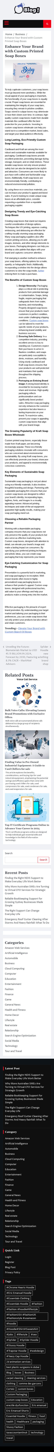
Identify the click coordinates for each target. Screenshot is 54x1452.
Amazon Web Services (17, 948)
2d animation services (18, 1361)
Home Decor (12, 1015)
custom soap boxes (17, 1400)
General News (12, 1004)
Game (8, 999)
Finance (9, 994)
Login (8, 1257)
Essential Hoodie (15, 1416)
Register (9, 1262)
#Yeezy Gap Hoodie (17, 1356)
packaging (38, 1421)
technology (37, 1432)
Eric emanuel (39, 1405)
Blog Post (10, 1267)
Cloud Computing (14, 968)
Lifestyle (9, 1020)
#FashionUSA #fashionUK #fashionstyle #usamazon (21, 1316)
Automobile (11, 958)
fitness (32, 1416)
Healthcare (23, 1421)
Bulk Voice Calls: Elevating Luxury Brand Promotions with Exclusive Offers (25, 714)
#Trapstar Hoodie (16, 1351)
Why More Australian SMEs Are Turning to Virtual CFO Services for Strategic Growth (27, 890)
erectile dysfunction (17, 1405)
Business (10, 963)
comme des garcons (30, 1383)
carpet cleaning (14, 1378)
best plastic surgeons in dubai (22, 1367)
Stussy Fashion (14, 1427)
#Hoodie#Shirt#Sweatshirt (22, 1329)
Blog (8, 1372)
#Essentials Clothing (18, 1298)
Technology (11, 1046)
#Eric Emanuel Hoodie (18, 1293)
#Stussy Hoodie (15, 1345)
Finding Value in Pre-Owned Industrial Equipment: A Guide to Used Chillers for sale (25, 765)
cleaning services (36, 1378)
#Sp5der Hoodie (29, 1340)
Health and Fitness (15, 1010)
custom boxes (25, 1389)
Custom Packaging (16, 1394)
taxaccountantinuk (16, 1432)
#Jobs (9, 1334)
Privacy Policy (12, 1272)
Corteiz (10, 1389)
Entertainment (13, 984)
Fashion (9, 989)
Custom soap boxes (38, 320)
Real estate (11, 1025)
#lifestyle (22, 1334)
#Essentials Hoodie (17, 1304)
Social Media (12, 1040)
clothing (10, 1383)
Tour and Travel (13, 1051)
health (9, 1421)
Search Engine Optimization (20, 1035)
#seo (34, 1334)
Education (10, 979)
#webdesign (37, 1351)
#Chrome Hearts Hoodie (20, 1287)
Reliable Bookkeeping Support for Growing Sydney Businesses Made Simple (24, 902)
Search (9, 853)
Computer (10, 973)
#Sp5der (11, 1340)
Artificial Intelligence (16, 953)
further (41, 271)
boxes (18, 1372)
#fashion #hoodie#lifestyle (22, 1309)
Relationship (12, 1030)
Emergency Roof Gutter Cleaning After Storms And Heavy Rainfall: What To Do (26, 1120)
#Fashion (37, 1304)
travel (9, 1438)
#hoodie (11, 1323)
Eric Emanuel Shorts (17, 1410)
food (42, 1416)
